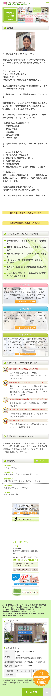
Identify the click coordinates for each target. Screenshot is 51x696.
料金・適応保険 (38, 613)
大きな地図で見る (20, 542)
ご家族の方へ (38, 607)
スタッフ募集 (7, 616)
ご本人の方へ (28, 607)
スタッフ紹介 (7, 613)
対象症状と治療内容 (37, 605)
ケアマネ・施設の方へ (10, 609)
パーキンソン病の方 (12, 468)
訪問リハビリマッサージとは (18, 605)
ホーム (4, 605)
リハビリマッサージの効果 (12, 607)
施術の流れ (28, 613)
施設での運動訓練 (11, 494)
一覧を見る (42, 461)
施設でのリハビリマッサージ (16, 488)
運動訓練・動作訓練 (9, 611)
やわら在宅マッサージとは (27, 611)
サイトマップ (18, 616)
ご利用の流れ (18, 613)
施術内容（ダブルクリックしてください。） (22, 481)
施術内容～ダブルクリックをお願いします (21, 474)
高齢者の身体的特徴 (27, 609)
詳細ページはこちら (25, 301)
